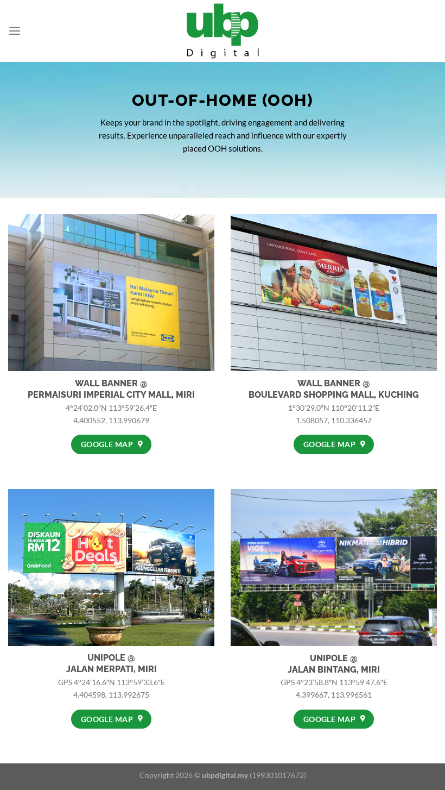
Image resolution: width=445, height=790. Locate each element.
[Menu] (14, 30)
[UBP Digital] (222, 31)
